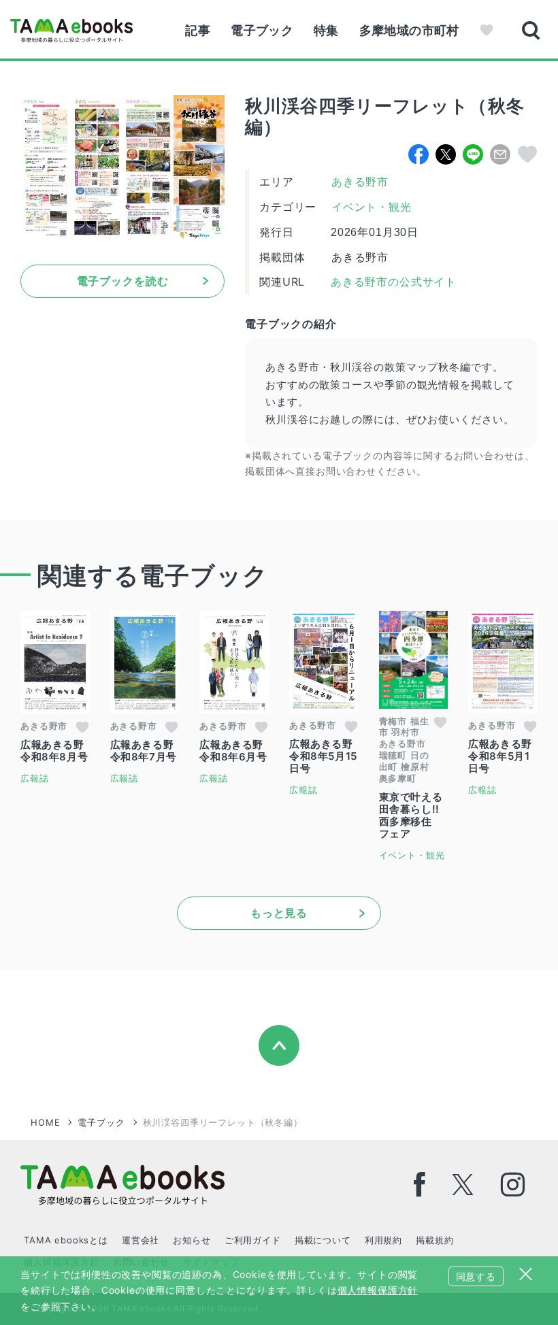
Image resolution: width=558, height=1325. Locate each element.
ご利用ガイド (253, 1240)
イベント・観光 (371, 207)
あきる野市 (360, 182)
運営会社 (140, 1240)
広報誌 (34, 778)
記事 (197, 30)
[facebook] (419, 1184)
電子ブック (262, 30)
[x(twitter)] (463, 1184)
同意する (476, 1276)
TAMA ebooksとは (66, 1240)
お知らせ (191, 1240)
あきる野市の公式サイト (392, 282)
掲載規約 (434, 1240)
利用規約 (383, 1240)
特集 (326, 30)
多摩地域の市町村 (409, 30)
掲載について (323, 1240)
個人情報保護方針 (378, 1290)
